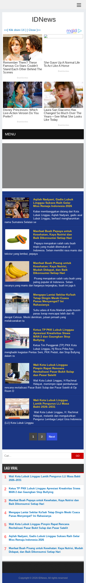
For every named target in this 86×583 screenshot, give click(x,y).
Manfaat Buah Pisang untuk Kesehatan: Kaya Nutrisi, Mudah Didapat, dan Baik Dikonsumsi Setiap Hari (52, 268)
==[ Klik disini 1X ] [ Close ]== (22, 29)
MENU (10, 134)
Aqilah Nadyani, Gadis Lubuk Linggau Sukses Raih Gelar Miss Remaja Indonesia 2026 (53, 203)
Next (52, 436)
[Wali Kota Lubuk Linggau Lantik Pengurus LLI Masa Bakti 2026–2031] (16, 418)
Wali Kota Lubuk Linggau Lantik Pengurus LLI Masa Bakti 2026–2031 (51, 403)
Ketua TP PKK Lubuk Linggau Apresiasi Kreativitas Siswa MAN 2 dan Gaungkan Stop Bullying (53, 334)
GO (77, 455)
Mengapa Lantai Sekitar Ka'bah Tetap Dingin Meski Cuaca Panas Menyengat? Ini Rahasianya (54, 299)
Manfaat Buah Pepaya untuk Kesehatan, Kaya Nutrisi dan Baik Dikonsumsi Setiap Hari (52, 234)
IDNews (42, 578)
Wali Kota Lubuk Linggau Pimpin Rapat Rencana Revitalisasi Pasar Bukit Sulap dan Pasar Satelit (53, 369)
